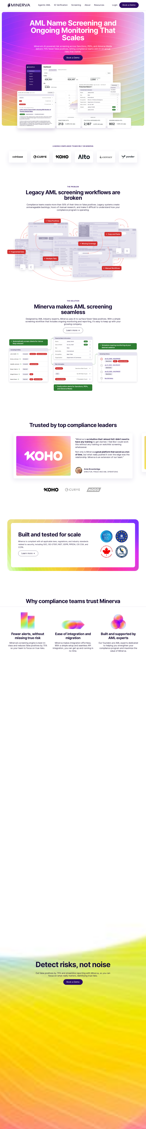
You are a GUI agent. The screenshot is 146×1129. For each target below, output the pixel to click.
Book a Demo (129, 5)
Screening (76, 5)
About (87, 5)
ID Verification (61, 5)
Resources (99, 5)
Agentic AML (44, 5)
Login (114, 5)
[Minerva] (18, 5)
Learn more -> (73, 330)
